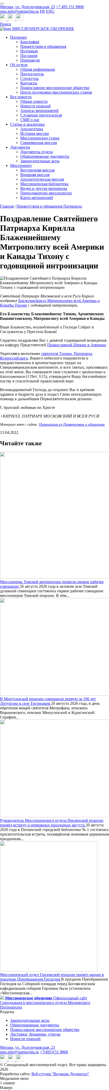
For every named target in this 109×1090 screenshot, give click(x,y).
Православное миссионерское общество (54, 87)
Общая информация (37, 69)
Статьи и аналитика (27, 124)
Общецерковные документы (44, 156)
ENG (50, 11)
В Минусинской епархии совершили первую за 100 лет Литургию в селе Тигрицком (48, 701)
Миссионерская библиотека (44, 184)
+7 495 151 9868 (70, 7)
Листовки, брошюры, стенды (35, 1034)
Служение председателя (41, 115)
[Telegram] (4, 19)
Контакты (28, 83)
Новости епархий (35, 106)
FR (42, 11)
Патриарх (18, 37)
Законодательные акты (40, 161)
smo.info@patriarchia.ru (19, 11)
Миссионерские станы (39, 138)
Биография (29, 42)
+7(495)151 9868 (54, 1052)
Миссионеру (21, 165)
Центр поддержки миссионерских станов (56, 92)
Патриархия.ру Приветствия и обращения (72, 424)
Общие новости (34, 101)
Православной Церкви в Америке (76, 345)
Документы (20, 147)
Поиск (5, 24)
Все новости (21, 97)
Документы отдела (36, 152)
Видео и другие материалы (43, 188)
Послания (28, 55)
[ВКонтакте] (12, 19)
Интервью (29, 51)
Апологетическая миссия (42, 179)
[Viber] (19, 19)
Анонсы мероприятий (39, 110)
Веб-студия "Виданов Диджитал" (60, 1074)
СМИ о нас (30, 120)
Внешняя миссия (34, 175)
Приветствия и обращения (43, 46)
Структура (29, 78)
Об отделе (19, 65)
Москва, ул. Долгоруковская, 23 (27, 7)
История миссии (34, 133)
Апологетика (31, 129)
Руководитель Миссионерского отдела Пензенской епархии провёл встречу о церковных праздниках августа (51, 822)
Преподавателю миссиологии (46, 193)
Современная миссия (38, 142)
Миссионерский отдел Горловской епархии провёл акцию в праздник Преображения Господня (52, 976)
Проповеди (30, 60)
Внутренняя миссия (37, 170)
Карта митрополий (36, 197)
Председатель (32, 74)
